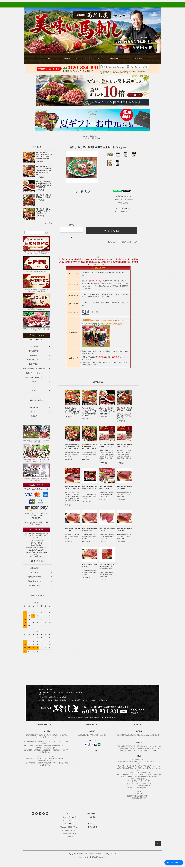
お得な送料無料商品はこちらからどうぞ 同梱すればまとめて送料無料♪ (36, 290)
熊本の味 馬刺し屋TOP (46, 689)
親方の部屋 (137, 58)
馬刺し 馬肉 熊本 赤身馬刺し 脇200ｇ (89, 566)
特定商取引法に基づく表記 (128, 242)
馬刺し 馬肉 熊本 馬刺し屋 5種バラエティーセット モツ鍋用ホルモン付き (107, 566)
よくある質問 (76, 700)
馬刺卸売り (78, 692)
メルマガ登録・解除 (69, 833)
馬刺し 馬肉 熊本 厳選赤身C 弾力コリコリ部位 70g (72, 487)
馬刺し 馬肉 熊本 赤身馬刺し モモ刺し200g (89, 529)
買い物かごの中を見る (139, 67)
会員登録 (92, 817)
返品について (112, 242)
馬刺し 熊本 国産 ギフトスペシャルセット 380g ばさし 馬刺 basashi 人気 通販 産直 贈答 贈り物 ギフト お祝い (43, 170)
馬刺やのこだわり (70, 58)
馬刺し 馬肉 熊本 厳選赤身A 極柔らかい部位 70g (107, 445)
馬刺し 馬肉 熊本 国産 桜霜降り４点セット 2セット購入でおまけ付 (89, 446)
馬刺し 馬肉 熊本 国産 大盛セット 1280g (106, 487)
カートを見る (92, 824)
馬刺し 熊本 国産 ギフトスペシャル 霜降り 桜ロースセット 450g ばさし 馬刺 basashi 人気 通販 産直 (44, 155)
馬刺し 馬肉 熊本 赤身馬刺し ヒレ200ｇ (72, 529)
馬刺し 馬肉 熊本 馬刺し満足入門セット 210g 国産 (43, 196)
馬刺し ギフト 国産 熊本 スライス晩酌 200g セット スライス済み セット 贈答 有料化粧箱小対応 (43, 184)
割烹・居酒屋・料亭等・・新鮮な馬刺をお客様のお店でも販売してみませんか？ (36, 460)
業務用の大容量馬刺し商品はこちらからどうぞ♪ (36, 329)
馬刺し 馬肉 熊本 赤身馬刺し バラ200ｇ (124, 529)
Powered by (82, 857)
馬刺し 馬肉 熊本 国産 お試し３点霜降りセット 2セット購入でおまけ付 (43, 211)
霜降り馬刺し (53, 697)
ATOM (71, 837)
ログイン (92, 820)
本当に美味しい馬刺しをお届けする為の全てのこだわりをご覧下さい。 (36, 441)
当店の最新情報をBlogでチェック (36, 271)
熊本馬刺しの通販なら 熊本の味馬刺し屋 (88, 717)
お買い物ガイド (65, 700)
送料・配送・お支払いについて (115, 67)
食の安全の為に (92, 58)
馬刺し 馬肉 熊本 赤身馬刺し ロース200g (124, 487)
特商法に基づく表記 (129, 71)
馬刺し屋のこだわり (45, 692)
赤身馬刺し (63, 697)
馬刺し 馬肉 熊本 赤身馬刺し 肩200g (107, 529)
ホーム (85, 136)
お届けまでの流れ (52, 700)
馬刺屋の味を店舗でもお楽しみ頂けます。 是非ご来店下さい (36, 479)
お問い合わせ (141, 71)
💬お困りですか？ (174, 862)
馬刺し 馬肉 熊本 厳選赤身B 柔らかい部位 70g (124, 445)
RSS (66, 837)
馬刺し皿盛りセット (96, 136)
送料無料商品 (96, 138)
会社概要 (103, 71)
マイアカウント (92, 814)
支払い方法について (69, 817)
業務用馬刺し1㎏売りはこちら (36, 309)
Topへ (47, 58)
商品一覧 (115, 58)
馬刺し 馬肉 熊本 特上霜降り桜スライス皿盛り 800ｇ (89, 488)
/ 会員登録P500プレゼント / (120, 73)
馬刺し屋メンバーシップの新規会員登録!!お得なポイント (36, 252)
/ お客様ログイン (105, 73)
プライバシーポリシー (115, 71)
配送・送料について (69, 820)
